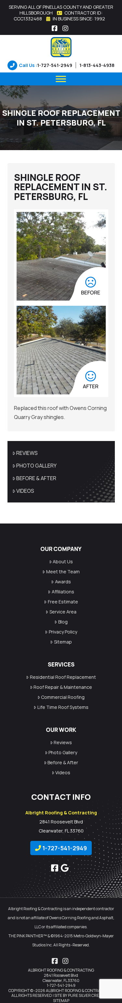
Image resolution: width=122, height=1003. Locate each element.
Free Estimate (63, 602)
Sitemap (63, 642)
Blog (63, 622)
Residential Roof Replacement (63, 677)
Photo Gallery (36, 465)
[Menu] (61, 79)
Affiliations (63, 592)
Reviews (27, 453)
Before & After (36, 478)
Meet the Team (63, 571)
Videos (25, 490)
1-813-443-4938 (97, 65)
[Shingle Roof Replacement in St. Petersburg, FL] (61, 256)
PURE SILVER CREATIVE (88, 995)
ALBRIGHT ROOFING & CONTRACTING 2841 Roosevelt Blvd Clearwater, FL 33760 (61, 975)
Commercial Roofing (63, 697)
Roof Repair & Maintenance (63, 687)
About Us (63, 561)
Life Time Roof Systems (62, 707)
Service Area (62, 612)
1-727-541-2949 (54, 65)
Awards (63, 582)
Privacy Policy (63, 632)
